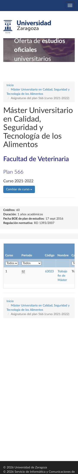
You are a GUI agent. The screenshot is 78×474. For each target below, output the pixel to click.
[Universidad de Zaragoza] (27, 26)
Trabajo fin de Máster (62, 276)
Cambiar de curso (18, 189)
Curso (9, 255)
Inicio (10, 85)
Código (49, 255)
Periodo (26, 255)
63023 (49, 271)
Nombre (62, 255)
